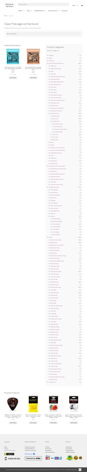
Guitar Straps (54, 92)
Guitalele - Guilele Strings (56, 305)
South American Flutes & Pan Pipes (57, 166)
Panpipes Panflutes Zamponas (58, 174)
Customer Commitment (30, 450)
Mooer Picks (55, 139)
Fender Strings (54, 295)
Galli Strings (53, 300)
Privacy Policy (69, 448)
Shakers (52, 145)
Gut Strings (53, 311)
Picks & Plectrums (55, 113)
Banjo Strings (54, 253)
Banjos (50, 58)
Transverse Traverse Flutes (57, 184)
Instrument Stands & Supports (58, 100)
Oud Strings (53, 342)
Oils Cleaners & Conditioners (57, 108)
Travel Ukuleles (55, 232)
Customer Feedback (49, 452)
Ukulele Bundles (56, 234)
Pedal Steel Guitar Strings (57, 345)
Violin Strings (54, 374)
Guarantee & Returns (30, 448)
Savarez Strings (54, 353)
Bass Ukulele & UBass (57, 221)
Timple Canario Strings (56, 363)
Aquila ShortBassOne (55, 195)
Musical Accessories (52, 10)
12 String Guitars (54, 189)
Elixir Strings (53, 290)
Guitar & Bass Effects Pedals (57, 81)
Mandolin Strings (54, 334)
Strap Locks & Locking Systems (58, 150)
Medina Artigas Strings (56, 340)
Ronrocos (53, 213)
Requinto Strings (54, 348)
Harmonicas (51, 60)
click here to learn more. (71, 469)
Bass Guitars (53, 197)
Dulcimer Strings (54, 284)
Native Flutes (54, 171)
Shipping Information (30, 447)
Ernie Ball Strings (55, 292)
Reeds (52, 142)
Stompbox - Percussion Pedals (58, 147)
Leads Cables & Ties (55, 103)
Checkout (47, 447)
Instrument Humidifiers (56, 97)
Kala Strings (53, 313)
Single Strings (54, 358)
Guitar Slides (53, 89)
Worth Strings (54, 379)
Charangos (53, 200)
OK (80, 469)
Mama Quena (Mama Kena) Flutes (58, 168)
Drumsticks (53, 74)
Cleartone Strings (55, 274)
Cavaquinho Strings (55, 266)
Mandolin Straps (54, 105)
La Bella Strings (54, 316)
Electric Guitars (54, 203)
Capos (52, 71)
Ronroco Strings (54, 350)
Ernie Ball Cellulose (58, 124)
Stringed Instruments (39, 10)
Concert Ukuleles (56, 224)
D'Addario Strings (55, 282)
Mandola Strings (54, 332)
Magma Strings (54, 324)
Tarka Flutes (53, 182)
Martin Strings (54, 337)
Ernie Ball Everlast (58, 126)
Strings (28, 10)
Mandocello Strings (55, 329)
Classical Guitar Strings (56, 271)
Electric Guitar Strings (56, 287)
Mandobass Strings (55, 326)
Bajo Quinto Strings (55, 247)
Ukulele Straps (54, 163)
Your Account (65, 10)
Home (7, 15)
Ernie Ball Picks (55, 121)
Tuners (52, 155)
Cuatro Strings (54, 279)
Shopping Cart (48, 450)
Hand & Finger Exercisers (56, 95)
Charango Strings (55, 269)
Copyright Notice (70, 450)
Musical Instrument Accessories (56, 63)
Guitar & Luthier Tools (56, 84)
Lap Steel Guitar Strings (56, 319)
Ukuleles (20, 10)
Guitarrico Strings (55, 308)
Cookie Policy (69, 447)
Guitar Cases (53, 87)
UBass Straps (54, 158)
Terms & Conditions (70, 452)
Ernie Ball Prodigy (58, 132)
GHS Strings (53, 303)
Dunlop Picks (55, 118)
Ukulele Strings (54, 366)
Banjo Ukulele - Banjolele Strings (58, 255)
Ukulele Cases (54, 161)
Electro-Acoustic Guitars (56, 205)
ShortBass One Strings (56, 355)
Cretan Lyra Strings (55, 276)
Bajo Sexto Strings (55, 250)
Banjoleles (51, 55)
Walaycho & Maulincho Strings (58, 377)
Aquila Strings (54, 242)
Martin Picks (55, 137)
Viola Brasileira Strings (56, 369)
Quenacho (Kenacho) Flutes (57, 179)
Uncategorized (52, 382)
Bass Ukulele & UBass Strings (57, 261)
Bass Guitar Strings (55, 258)
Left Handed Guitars (55, 211)
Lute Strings (53, 321)
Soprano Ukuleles (56, 226)
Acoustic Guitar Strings (56, 240)
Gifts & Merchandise (55, 79)
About (5, 447)
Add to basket (13, 77)
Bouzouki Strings (54, 263)
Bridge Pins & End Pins (56, 68)
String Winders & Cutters (56, 153)
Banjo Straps (53, 66)
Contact (6, 448)
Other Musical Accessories (57, 110)
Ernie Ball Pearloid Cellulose (60, 129)
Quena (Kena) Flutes (55, 176)
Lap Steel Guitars (54, 208)
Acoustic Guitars (54, 192)
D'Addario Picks (55, 116)
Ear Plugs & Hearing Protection (58, 76)
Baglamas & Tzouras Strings (57, 245)
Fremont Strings (54, 297)
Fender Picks (55, 134)
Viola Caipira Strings (55, 371)
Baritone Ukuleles (56, 218)
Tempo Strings (54, 361)
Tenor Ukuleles (55, 229)
